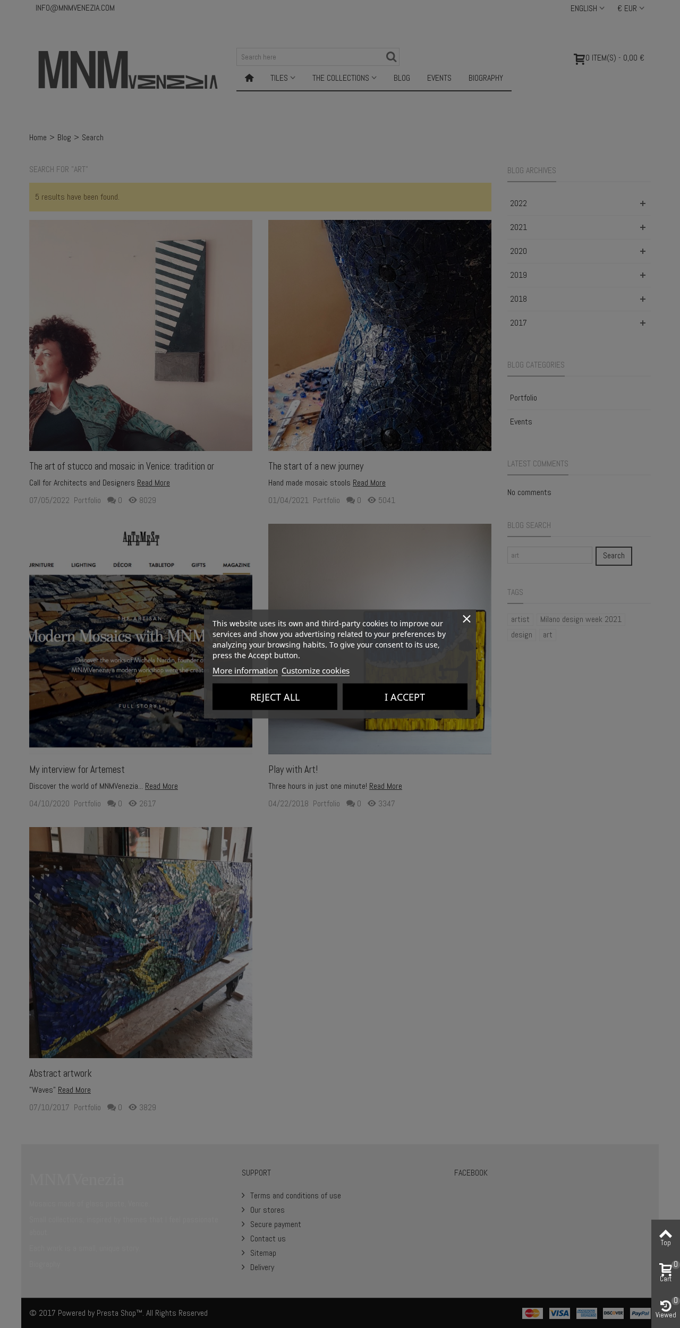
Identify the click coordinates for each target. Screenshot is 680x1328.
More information (245, 670)
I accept (405, 697)
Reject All (275, 697)
